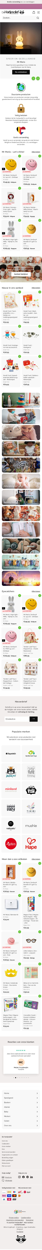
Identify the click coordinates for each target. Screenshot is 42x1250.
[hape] (31, 844)
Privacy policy (14, 1217)
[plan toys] (31, 771)
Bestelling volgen (7, 1157)
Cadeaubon (5, 1144)
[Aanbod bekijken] (21, 269)
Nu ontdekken (21, 72)
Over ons (5, 1141)
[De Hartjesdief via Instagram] (19, 1177)
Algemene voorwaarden (15, 1220)
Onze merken (6, 1146)
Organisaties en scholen (10, 1155)
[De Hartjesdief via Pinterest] (27, 1177)
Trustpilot (19, 1231)
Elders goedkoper (7, 1160)
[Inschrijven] (34, 719)
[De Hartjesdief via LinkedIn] (31, 1177)
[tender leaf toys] (31, 753)
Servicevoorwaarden (8, 1152)
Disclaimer (29, 1220)
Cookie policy (26, 1217)
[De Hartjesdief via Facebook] (23, 1177)
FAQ (3, 1149)
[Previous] (33, 78)
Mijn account (6, 1166)
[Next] (38, 78)
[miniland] (11, 789)
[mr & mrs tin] (31, 789)
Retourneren (6, 1163)
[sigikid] (11, 843)
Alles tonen (36, 152)
